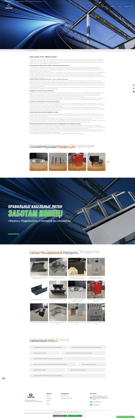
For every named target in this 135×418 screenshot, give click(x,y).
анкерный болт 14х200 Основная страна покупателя (48, 358)
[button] (108, 162)
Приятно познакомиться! (36, 1)
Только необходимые (60, 415)
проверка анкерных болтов (78, 370)
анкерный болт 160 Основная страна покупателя (78, 353)
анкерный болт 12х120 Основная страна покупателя (48, 347)
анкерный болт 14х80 (39, 370)
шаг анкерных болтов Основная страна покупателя (86, 347)
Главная (26, 50)
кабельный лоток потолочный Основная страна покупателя (50, 364)
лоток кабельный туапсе (89, 364)
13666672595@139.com (21, 1)
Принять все (75, 415)
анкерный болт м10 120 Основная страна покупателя (48, 375)
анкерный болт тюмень (40, 353)
